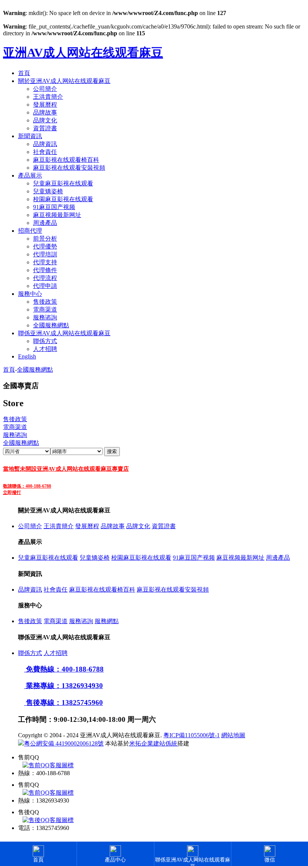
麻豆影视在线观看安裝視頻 (69, 167)
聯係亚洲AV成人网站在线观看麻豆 (64, 333)
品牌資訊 (45, 144)
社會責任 (45, 152)
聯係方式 (45, 341)
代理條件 (45, 270)
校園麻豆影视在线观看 (63, 199)
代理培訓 (45, 254)
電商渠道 (45, 309)
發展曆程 (45, 104)
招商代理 (30, 230)
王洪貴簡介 (48, 96)
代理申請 (45, 286)
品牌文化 (45, 120)
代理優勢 (45, 246)
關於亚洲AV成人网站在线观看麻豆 (64, 81)
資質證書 (45, 128)
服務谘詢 (45, 317)
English (27, 356)
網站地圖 (233, 735)
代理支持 (45, 262)
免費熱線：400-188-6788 (64, 669)
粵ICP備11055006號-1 (191, 735)
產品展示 (30, 175)
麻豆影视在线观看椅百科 (66, 160)
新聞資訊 (30, 136)
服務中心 (30, 294)
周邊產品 (45, 223)
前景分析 (45, 238)
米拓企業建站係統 (153, 743)
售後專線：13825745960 (63, 702)
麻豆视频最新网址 (57, 215)
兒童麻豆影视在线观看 (63, 183)
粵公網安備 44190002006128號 (64, 743)
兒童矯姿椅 (48, 191)
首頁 (24, 73)
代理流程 (45, 278)
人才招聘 (45, 349)
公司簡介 (45, 89)
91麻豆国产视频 (54, 207)
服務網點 (107, 621)
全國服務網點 (51, 325)
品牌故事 (45, 112)
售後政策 (45, 301)
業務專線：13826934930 (63, 686)
